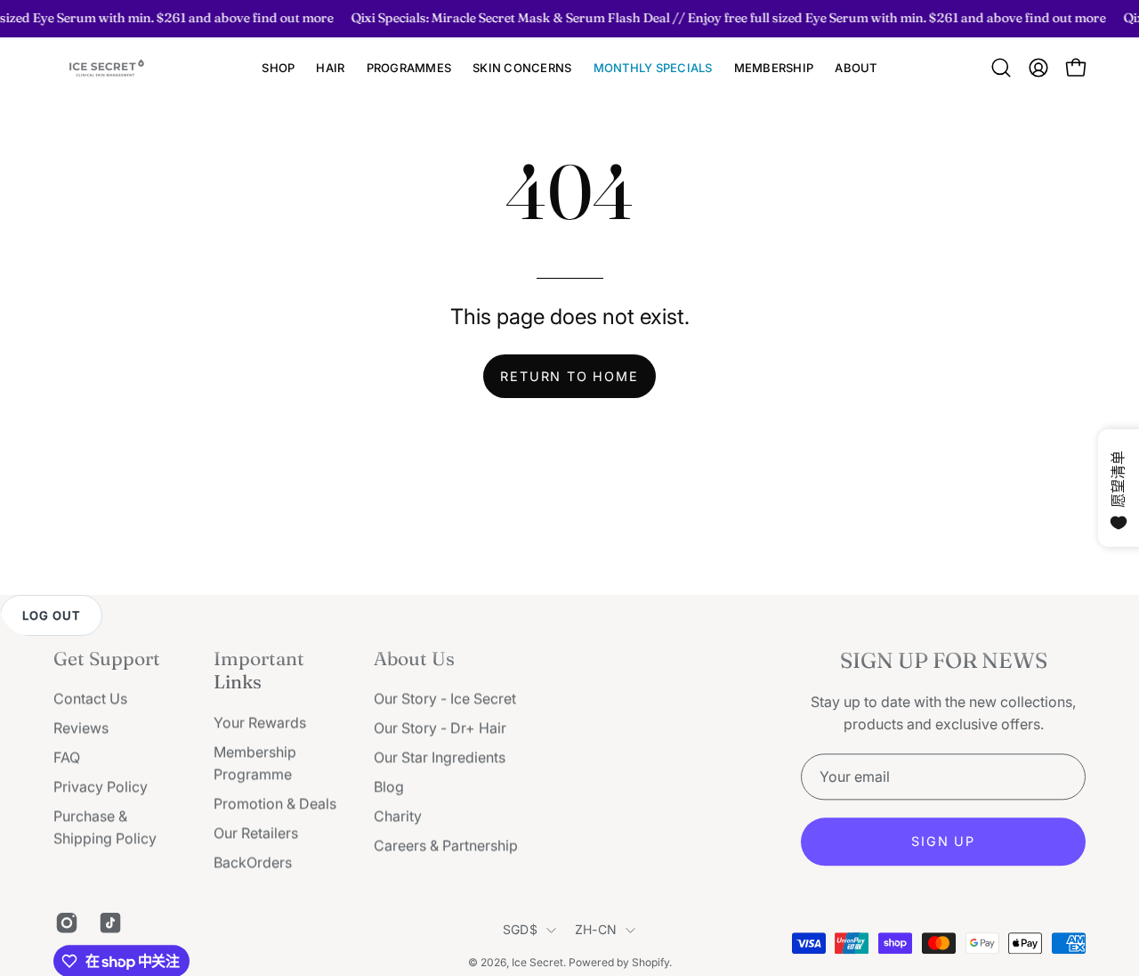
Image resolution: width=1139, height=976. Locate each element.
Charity (398, 817)
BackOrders (253, 862)
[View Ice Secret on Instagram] (63, 922)
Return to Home (569, 376)
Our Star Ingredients (439, 758)
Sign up (943, 842)
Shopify (650, 962)
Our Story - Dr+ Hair (440, 728)
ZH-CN (596, 930)
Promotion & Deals (275, 803)
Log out (51, 615)
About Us (414, 658)
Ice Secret (537, 962)
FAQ (66, 758)
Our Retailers (256, 833)
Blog (389, 787)
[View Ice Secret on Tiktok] (107, 922)
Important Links (259, 670)
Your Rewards (260, 722)
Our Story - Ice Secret (445, 699)
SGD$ (520, 930)
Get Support (106, 658)
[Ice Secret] (106, 68)
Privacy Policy (100, 787)
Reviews (81, 728)
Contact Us (90, 699)
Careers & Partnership (446, 846)
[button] (330, 68)
